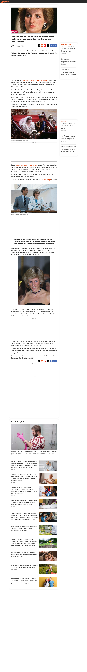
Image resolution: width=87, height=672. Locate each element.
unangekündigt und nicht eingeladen (27, 165)
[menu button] (85, 2)
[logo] (5, 2)
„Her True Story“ (45, 180)
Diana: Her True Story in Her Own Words (34, 80)
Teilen (54, 45)
